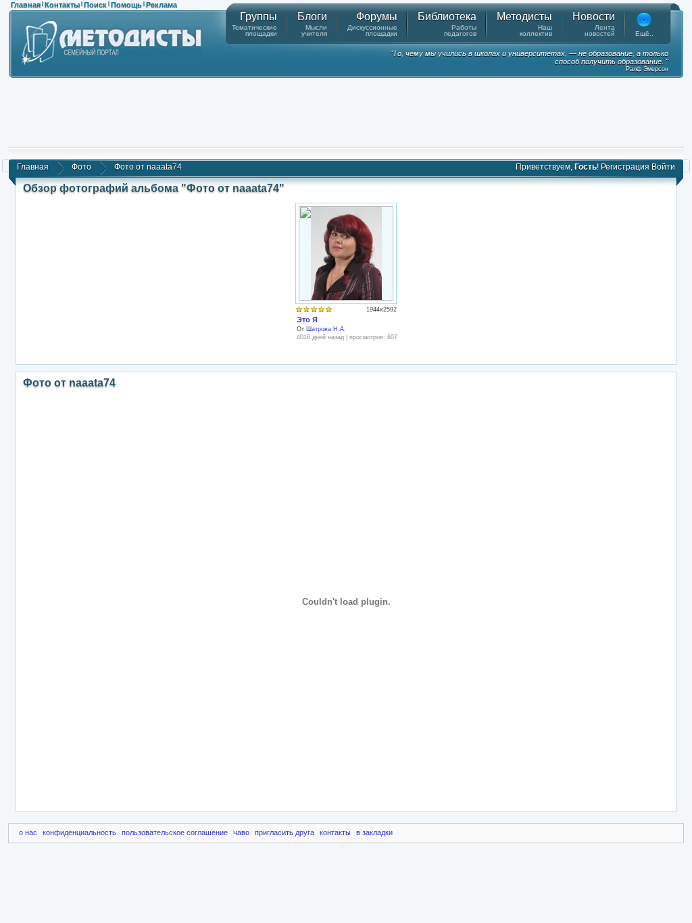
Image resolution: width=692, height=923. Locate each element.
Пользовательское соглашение (175, 832)
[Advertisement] (346, 111)
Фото (81, 167)
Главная (26, 5)
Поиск (95, 5)
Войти (663, 167)
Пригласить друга (284, 832)
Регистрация (625, 167)
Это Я (307, 320)
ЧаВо (241, 832)
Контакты (62, 5)
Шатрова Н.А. (326, 329)
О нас (28, 832)
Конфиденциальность (79, 832)
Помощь (126, 5)
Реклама (161, 5)
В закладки (374, 832)
